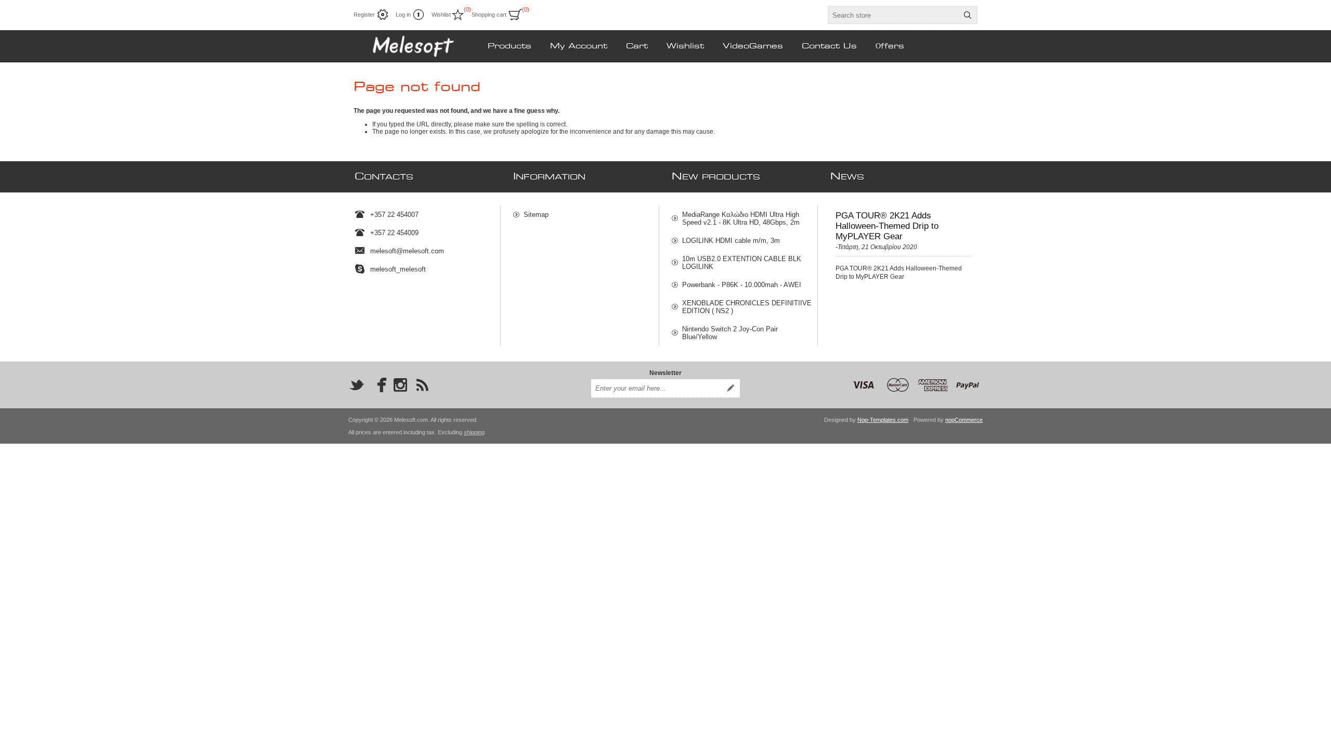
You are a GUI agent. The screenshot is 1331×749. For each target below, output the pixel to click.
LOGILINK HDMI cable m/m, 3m (731, 240)
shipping (474, 432)
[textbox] (893, 15)
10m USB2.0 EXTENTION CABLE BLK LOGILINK (741, 262)
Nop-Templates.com (882, 420)
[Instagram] (400, 385)
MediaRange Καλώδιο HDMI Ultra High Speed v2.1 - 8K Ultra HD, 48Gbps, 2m (741, 218)
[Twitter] (356, 385)
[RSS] (422, 385)
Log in (403, 14)
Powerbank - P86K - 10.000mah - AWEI (741, 285)
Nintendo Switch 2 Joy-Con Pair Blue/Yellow (730, 333)
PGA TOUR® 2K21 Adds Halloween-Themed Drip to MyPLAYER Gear (887, 226)
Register (364, 14)
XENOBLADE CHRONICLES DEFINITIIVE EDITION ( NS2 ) (747, 307)
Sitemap (536, 214)
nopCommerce (964, 420)
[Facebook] (378, 385)
